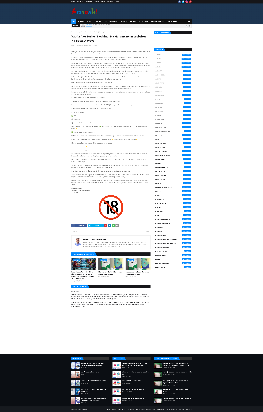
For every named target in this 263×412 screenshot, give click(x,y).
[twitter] (183, 1)
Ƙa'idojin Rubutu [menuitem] (112, 21)
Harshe (170, 123)
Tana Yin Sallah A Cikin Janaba (132, 381)
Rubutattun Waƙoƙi (170, 187)
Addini (170, 63)
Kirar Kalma (170, 159)
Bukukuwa (170, 95)
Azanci (170, 79)
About (114, 409)
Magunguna (170, 175)
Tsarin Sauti (170, 203)
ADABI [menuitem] (89, 21)
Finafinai (170, 111)
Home (73, 2)
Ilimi (170, 139)
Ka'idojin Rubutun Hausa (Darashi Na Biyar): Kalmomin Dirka (175, 382)
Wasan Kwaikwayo (170, 223)
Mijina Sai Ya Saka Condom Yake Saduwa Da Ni (135, 373)
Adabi (170, 59)
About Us (79, 2)
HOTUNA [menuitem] (133, 21)
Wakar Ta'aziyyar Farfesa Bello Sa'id (104, 26)
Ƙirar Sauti (170, 267)
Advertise (110, 2)
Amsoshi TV (170, 75)
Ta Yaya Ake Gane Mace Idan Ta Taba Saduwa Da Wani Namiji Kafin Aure (134, 364)
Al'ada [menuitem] (80, 21)
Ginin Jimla (170, 119)
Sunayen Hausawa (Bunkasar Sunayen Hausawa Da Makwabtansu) (94, 399)
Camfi (170, 99)
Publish (103, 2)
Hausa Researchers (170, 131)
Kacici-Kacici (170, 147)
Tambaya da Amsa (171, 409)
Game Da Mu (88, 2)
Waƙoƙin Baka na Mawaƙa (170, 243)
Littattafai (170, 171)
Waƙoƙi (170, 231)
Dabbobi (170, 103)
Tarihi (170, 195)
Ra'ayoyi (170, 183)
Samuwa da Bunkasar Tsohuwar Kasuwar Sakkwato (137, 273)
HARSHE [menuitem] (98, 21)
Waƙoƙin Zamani (170, 247)
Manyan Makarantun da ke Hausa (145, 409)
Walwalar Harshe (170, 219)
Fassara (170, 107)
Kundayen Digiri (170, 167)
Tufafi (170, 215)
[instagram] (186, 1)
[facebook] (179, 1)
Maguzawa (170, 179)
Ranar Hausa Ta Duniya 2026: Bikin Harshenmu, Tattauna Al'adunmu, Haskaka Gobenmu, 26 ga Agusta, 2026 (83, 275)
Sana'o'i (170, 191)
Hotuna (170, 135)
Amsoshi (84, 409)
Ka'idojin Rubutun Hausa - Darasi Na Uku (177, 398)
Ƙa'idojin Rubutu (170, 263)
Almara (170, 71)
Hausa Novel (170, 127)
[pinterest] (190, 1)
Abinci (170, 55)
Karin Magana (170, 151)
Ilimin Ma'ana (170, 143)
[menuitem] (73, 21)
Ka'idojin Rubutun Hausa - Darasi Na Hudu (175, 390)
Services (96, 2)
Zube (170, 259)
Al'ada (170, 67)
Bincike (170, 91)
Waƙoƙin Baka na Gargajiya (170, 239)
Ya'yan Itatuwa (170, 251)
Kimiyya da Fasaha (81, 32)
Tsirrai (170, 207)
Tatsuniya (170, 199)
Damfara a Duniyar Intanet (90, 372)
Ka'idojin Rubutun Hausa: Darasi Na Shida (177, 372)
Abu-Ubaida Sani (78, 45)
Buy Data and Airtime (185, 409)
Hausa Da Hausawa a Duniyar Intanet (93, 381)
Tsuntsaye (170, 211)
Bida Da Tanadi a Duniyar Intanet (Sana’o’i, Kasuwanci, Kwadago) (92, 364)
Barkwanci (170, 83)
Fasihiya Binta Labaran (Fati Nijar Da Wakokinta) (93, 390)
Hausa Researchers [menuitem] (158, 21)
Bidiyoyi (170, 87)
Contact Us (118, 2)
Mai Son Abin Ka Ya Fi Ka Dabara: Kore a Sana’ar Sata (110, 273)
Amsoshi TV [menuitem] (172, 21)
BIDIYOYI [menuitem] (124, 21)
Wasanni (170, 227)
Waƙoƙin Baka (170, 235)
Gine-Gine (170, 115)
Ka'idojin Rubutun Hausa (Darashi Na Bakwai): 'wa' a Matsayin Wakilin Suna (176, 364)
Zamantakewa (170, 255)
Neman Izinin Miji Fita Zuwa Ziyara (133, 398)
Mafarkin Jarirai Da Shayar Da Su (133, 389)
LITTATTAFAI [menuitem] (143, 21)
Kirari (170, 163)
